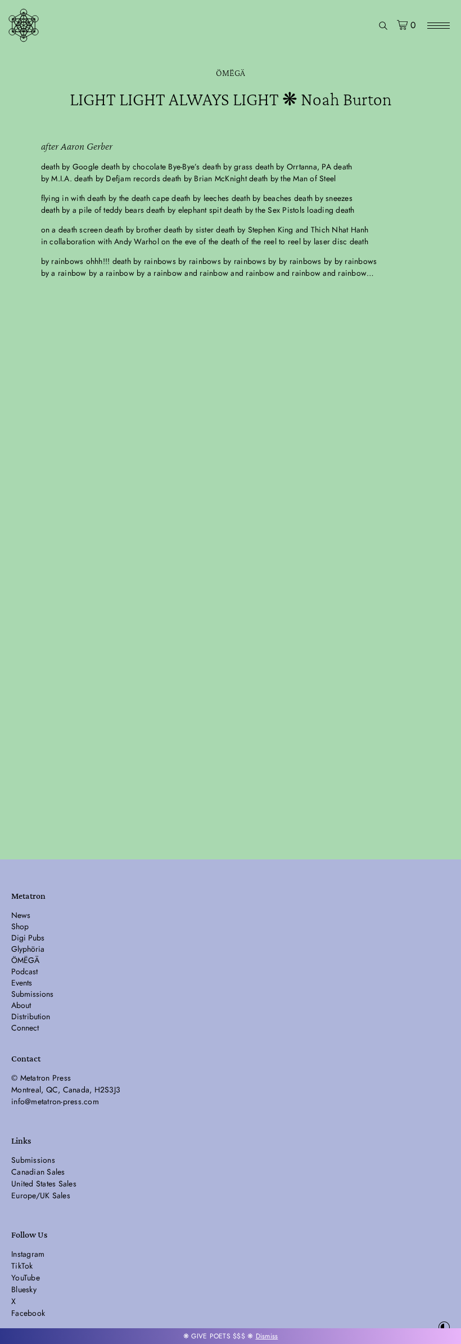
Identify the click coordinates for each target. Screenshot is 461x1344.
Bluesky (24, 1289)
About (21, 1005)
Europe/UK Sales (40, 1195)
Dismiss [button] (267, 1336)
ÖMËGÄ (230, 73)
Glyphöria (27, 949)
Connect (25, 1027)
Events (21, 982)
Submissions (32, 994)
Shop (20, 926)
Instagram (27, 1254)
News (20, 915)
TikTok (22, 1265)
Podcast (24, 971)
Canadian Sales (38, 1171)
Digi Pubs (27, 937)
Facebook (28, 1313)
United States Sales (43, 1183)
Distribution (30, 1016)
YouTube (25, 1277)
